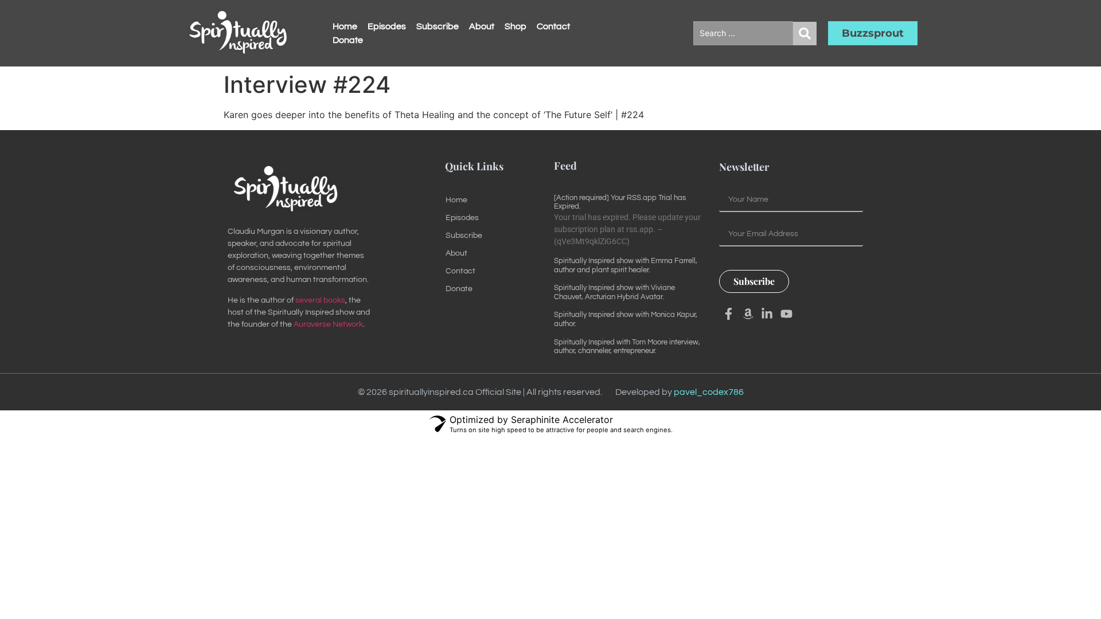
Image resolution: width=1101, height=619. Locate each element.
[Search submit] (805, 33)
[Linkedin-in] (767, 314)
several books (320, 300)
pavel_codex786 (709, 392)
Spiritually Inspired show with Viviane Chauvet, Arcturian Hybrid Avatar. (614, 292)
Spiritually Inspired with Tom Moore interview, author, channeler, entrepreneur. (627, 346)
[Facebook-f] (729, 314)
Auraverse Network (328, 324)
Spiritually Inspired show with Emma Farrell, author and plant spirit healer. (625, 265)
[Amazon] (748, 314)
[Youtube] (787, 314)
